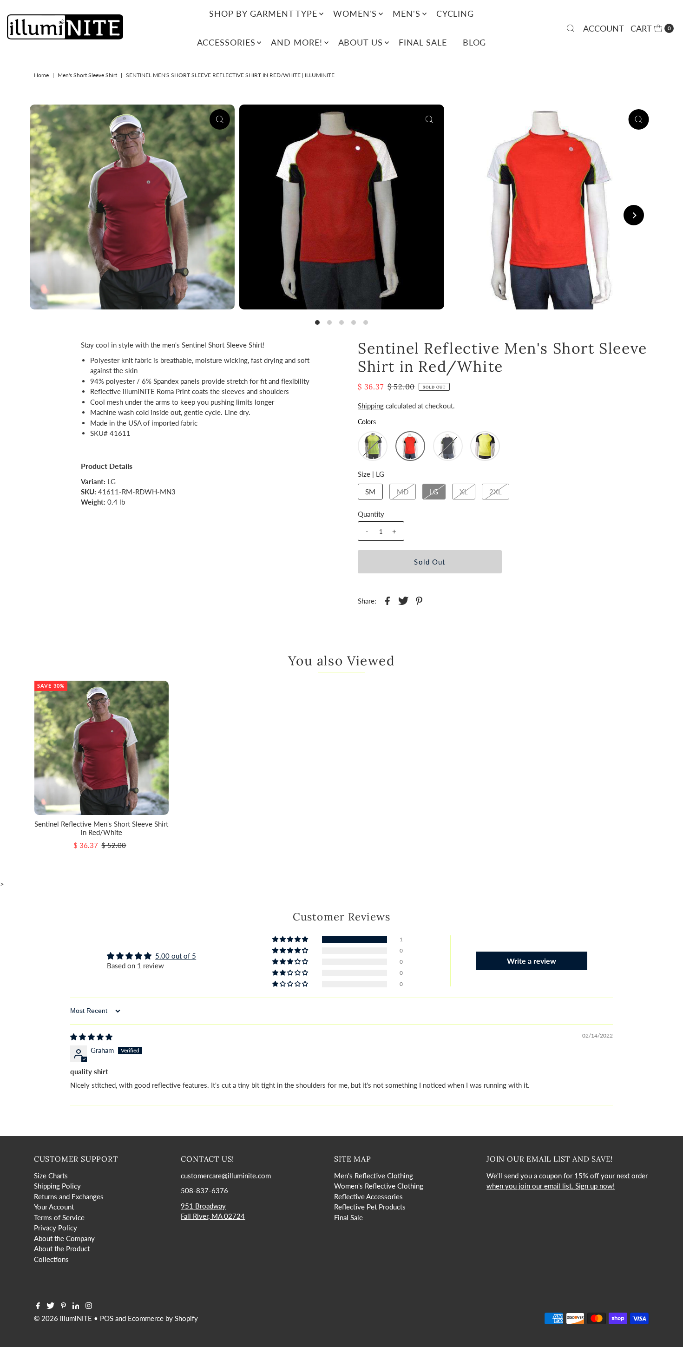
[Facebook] (38, 1306)
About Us (360, 42)
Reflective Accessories (368, 1196)
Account (603, 28)
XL (464, 491)
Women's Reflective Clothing (378, 1186)
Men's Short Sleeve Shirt (87, 75)
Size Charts (51, 1175)
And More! (296, 42)
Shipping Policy (57, 1186)
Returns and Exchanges (69, 1196)
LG (434, 491)
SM (370, 491)
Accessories (226, 42)
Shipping (371, 405)
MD (402, 491)
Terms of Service (59, 1217)
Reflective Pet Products (370, 1206)
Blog (474, 42)
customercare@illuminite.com (226, 1175)
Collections (51, 1259)
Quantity (371, 514)
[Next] (634, 215)
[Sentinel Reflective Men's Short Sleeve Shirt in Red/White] (101, 748)
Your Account (54, 1206)
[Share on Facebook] (387, 600)
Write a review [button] (531, 960)
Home (41, 75)
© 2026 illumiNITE (63, 1318)
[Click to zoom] (220, 119)
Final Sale (423, 42)
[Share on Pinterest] (419, 600)
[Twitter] (50, 1306)
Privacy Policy (55, 1227)
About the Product (62, 1248)
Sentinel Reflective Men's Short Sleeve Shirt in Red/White (101, 828)
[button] (373, 446)
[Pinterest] (63, 1306)
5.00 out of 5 (175, 956)
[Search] (570, 28)
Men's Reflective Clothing (373, 1175)
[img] (91, 1036)
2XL (495, 491)
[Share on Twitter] (403, 600)
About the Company (64, 1238)
